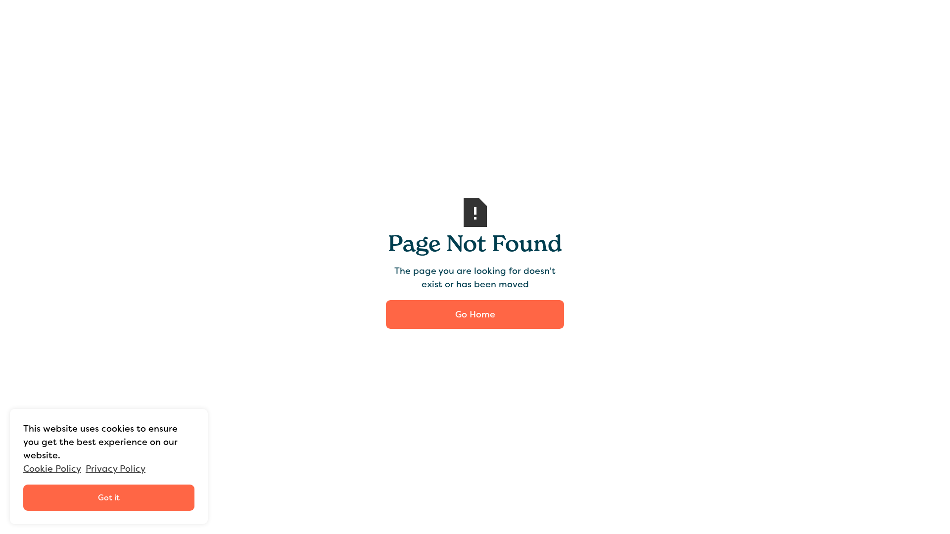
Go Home (475, 314)
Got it (109, 497)
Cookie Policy (52, 469)
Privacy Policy (115, 469)
